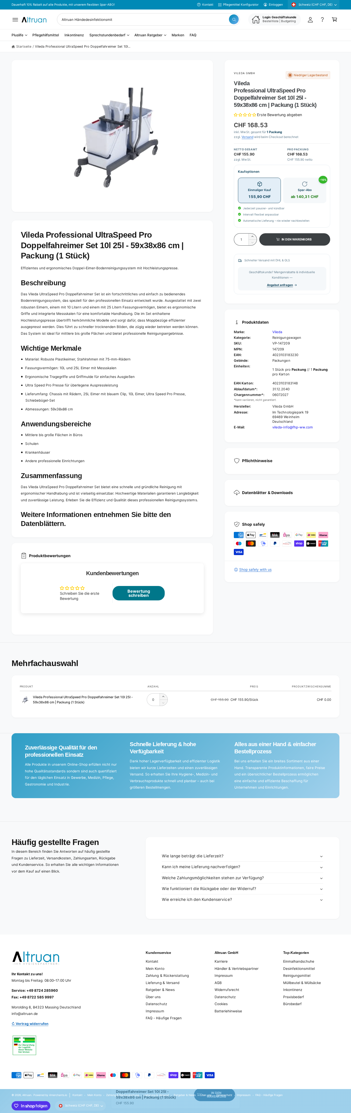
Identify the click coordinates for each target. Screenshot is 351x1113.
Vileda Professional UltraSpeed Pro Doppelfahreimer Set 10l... (82, 46)
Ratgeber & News (160, 990)
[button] (15, 19)
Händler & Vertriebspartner (236, 969)
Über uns (153, 997)
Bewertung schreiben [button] (138, 593)
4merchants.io (58, 1095)
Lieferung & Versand (162, 983)
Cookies (221, 1004)
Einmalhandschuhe (298, 961)
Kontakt (207, 4)
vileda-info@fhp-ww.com (292, 427)
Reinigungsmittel (296, 975)
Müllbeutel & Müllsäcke (302, 983)
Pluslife (17, 35)
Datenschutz (156, 1004)
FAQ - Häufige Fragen (163, 1018)
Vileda (277, 332)
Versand (247, 137)
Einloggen (276, 4)
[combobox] (148, 19)
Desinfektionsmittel (299, 969)
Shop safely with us (255, 569)
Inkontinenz (292, 990)
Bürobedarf (292, 1004)
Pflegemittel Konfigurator (240, 4)
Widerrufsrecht (227, 990)
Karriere (221, 961)
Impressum (155, 1011)
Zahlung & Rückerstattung (167, 975)
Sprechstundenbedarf (107, 35)
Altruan (26, 1095)
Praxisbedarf (293, 997)
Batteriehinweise (228, 1011)
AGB (218, 983)
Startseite (23, 46)
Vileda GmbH (244, 73)
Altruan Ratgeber (148, 35)
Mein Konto (155, 969)
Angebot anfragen (280, 285)
